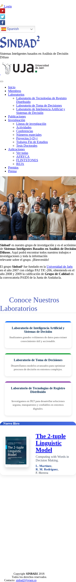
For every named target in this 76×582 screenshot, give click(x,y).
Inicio (11, 87)
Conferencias (24, 131)
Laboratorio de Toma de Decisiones (39, 105)
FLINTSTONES (27, 160)
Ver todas (22, 153)
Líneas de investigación (31, 123)
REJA (20, 164)
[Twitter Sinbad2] (2, 18)
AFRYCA (23, 156)
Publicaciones (17, 116)
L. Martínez (43, 466)
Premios (13, 167)
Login (7, 6)
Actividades (23, 127)
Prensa (12, 171)
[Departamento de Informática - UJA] (0, 73)
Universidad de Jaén (60, 266)
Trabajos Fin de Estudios (32, 142)
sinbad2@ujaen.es (26, 580)
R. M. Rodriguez (47, 469)
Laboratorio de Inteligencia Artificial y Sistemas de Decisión (40, 110)
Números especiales (29, 134)
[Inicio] (20, 46)
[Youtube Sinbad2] (2, 12)
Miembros (14, 91)
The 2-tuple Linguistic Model (51, 443)
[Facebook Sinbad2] (2, 24)
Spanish (12, 29)
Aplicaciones (16, 149)
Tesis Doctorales (26, 145)
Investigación (16, 120)
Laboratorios (16, 94)
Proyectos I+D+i (26, 138)
